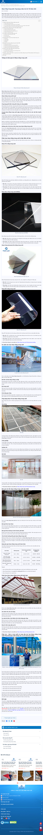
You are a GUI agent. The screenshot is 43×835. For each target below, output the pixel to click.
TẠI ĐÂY (21, 708)
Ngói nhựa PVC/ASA (7, 748)
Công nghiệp (7, 39)
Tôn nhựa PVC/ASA (7, 746)
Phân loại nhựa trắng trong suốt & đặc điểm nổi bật (12, 27)
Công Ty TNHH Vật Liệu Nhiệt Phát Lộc (16, 710)
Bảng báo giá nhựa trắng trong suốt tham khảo (12, 47)
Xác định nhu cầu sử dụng (9, 49)
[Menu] (41, 1)
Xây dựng (6, 38)
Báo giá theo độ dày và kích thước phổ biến (11, 45)
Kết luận (4, 55)
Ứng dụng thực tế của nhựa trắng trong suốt (11, 37)
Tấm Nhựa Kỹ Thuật (7, 731)
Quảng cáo (6, 40)
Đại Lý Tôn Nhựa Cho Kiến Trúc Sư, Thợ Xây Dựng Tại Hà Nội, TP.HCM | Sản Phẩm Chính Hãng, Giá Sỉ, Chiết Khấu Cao (9, 763)
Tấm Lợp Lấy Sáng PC (7, 737)
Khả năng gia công (7, 36)
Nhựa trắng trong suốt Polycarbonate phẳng (26, 342)
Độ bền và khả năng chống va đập (10, 34)
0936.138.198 (4, 708)
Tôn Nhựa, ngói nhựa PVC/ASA (9, 744)
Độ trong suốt (7, 35)
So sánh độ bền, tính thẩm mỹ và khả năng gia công (12, 50)
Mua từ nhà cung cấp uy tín (9, 51)
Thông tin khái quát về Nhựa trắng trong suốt (11, 22)
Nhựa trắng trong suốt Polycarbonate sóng (26, 486)
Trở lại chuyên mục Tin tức (10, 717)
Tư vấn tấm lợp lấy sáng (14, 4)
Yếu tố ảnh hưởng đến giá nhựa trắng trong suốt (12, 46)
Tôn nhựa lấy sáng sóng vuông (9, 741)
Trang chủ (2, 4)
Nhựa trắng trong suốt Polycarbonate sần (25, 631)
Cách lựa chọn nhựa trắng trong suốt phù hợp (11, 48)
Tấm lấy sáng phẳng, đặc (8, 739)
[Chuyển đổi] (39, 731)
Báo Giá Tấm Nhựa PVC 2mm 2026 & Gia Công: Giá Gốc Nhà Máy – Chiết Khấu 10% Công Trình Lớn (25, 763)
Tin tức (7, 4)
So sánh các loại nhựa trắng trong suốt (10, 33)
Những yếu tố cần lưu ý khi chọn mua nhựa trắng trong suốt (14, 26)
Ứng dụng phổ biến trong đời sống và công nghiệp (12, 24)
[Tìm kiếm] (38, 1)
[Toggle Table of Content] (39, 21)
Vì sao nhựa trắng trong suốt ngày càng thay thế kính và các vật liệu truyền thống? (17, 25)
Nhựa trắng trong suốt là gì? (9, 23)
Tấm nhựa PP (6, 733)
